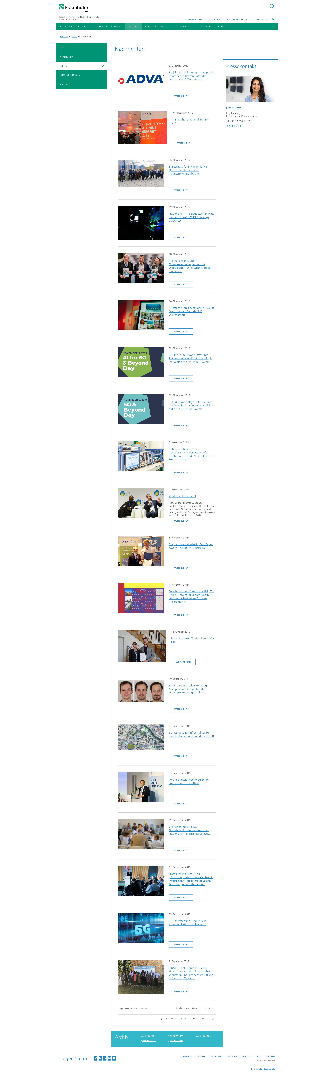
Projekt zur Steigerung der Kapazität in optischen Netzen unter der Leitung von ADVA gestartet (192, 76)
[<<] (161, 1018)
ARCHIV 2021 (176, 1040)
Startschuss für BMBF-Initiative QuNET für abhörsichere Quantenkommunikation (188, 170)
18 (203, 1018)
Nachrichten (66, 57)
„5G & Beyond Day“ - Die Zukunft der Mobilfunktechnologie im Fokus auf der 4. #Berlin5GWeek (191, 405)
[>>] (213, 1018)
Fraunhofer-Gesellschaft (264, 1069)
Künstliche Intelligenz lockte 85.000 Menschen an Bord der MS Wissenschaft (191, 311)
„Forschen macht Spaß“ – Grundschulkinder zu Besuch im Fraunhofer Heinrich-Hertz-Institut (190, 830)
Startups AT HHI (193, 19)
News (74, 36)
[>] (208, 1018)
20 (206, 1008)
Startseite (64, 36)
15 (189, 1018)
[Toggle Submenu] (102, 66)
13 (181, 1018)
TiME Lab (215, 19)
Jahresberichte (67, 84)
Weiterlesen (181, 96)
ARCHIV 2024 (176, 1036)
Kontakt (187, 1056)
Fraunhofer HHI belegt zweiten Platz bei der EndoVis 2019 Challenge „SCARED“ (191, 217)
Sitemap (201, 1056)
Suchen (272, 6)
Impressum (216, 1056)
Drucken (270, 1056)
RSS (258, 1056)
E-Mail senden (236, 126)
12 (176, 1018)
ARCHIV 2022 (149, 1040)
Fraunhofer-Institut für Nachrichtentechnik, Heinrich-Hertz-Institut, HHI (79, 18)
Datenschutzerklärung (239, 1056)
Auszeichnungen (237, 19)
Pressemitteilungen (70, 75)
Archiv (63, 66)
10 (199, 1008)
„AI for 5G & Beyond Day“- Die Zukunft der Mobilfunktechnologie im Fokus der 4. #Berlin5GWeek (190, 358)
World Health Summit (182, 496)
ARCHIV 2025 (149, 1036)
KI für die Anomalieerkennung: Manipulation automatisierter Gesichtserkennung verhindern (188, 689)
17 (198, 1018)
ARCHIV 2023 (204, 1036)
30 (212, 1008)
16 (194, 1018)
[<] (167, 1018)
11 (172, 1018)
